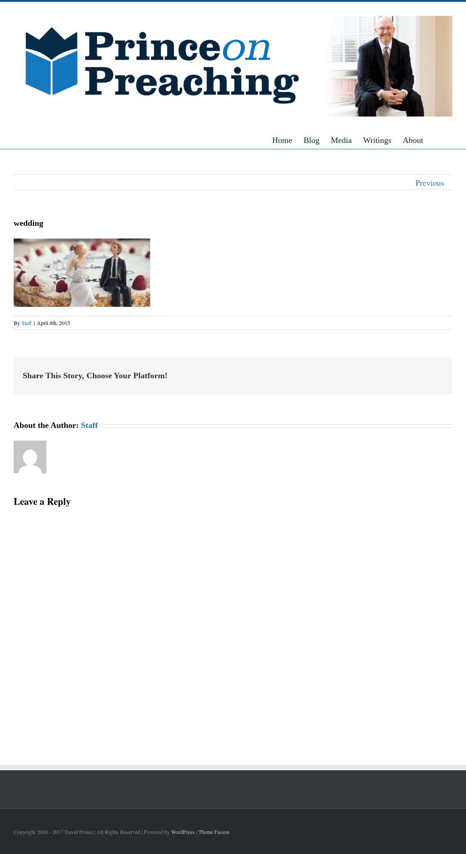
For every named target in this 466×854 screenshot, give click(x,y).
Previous (429, 182)
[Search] (449, 140)
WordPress (183, 831)
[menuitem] (288, 140)
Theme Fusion (213, 831)
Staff (26, 322)
